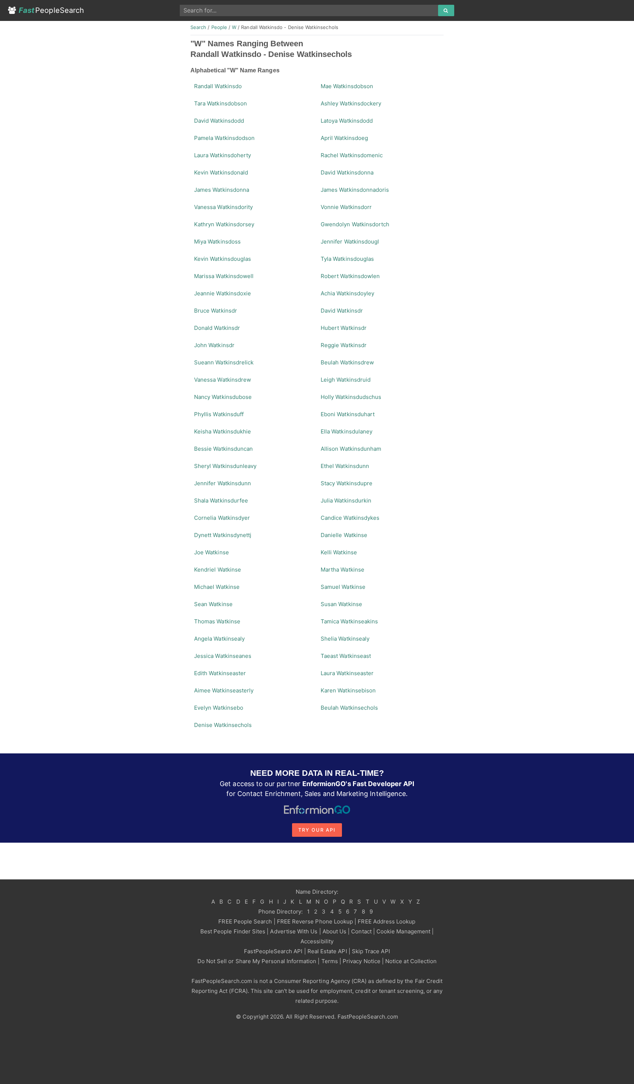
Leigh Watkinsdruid (346, 379)
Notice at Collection (411, 961)
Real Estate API (327, 951)
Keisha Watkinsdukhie (222, 431)
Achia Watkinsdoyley (347, 293)
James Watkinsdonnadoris (355, 189)
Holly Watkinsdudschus (351, 396)
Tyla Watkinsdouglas (347, 258)
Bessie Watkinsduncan (223, 448)
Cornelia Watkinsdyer (222, 517)
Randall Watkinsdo (218, 86)
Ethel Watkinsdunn (345, 465)
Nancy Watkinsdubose (223, 396)
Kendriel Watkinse (217, 569)
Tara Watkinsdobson (220, 103)
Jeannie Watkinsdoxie (222, 293)
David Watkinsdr (342, 310)
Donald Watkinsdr (217, 327)
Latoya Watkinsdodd (347, 120)
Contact (361, 931)
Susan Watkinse (341, 604)
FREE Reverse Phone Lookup (315, 921)
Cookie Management (403, 931)
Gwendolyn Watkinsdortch (355, 224)
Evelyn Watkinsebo (218, 707)
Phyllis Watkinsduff (219, 414)
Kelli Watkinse (339, 552)
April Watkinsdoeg (344, 137)
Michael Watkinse (217, 586)
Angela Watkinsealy (219, 638)
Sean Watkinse (213, 604)
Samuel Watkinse (343, 586)
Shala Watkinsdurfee (221, 500)
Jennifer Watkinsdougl (350, 241)
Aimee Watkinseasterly (224, 690)
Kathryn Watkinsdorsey (224, 224)
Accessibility (317, 941)
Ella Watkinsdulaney (346, 431)
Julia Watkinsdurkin (346, 500)
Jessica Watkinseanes (222, 655)
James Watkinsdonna (221, 189)
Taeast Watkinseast (346, 655)
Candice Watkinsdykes (350, 517)
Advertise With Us (293, 931)
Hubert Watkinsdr (344, 327)
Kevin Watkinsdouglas (222, 258)
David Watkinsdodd (219, 120)
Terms (329, 961)
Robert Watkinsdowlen (350, 276)
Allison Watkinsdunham (351, 448)
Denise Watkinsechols (223, 724)
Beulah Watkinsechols (349, 707)
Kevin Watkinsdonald (221, 172)
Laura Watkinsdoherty (222, 155)
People (219, 27)
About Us (334, 931)
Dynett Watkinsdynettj (222, 535)
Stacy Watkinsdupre (346, 483)
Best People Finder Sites (232, 931)
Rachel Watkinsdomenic (352, 155)
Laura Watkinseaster (347, 673)
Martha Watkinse (342, 569)
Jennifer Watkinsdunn (222, 483)
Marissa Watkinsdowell (224, 276)
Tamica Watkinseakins (349, 621)
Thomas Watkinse (217, 621)
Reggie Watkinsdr (344, 345)
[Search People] (446, 11)
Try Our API (317, 830)
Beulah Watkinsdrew (347, 362)
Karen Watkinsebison (348, 690)
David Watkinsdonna (347, 172)
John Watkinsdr (214, 345)
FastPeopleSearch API (273, 951)
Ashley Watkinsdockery (351, 103)
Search (198, 27)
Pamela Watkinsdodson (224, 137)
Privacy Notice (361, 961)
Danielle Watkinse (344, 535)
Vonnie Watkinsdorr (346, 207)
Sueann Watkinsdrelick (224, 362)
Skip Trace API (371, 951)
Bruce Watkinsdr (215, 310)
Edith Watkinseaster (220, 673)
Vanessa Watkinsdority (223, 207)
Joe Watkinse (211, 552)
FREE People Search (245, 921)
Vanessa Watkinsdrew (222, 379)
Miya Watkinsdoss (217, 241)
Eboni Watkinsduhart (348, 414)
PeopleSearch (51, 10)
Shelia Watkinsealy (345, 638)
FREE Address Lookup (386, 921)
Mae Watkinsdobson (347, 86)
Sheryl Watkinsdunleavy (225, 465)
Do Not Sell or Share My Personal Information (257, 961)
